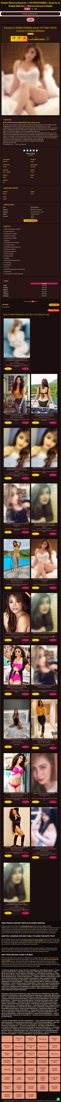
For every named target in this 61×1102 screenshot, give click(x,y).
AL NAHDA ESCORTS (31, 1087)
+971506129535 (37, 39)
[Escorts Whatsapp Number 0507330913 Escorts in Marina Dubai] (17, 772)
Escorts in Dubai (54, 1039)
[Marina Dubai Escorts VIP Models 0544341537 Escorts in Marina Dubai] (17, 665)
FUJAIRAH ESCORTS (54, 1069)
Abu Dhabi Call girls (31, 1046)
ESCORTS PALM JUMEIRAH (19, 1069)
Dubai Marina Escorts (31, 1053)
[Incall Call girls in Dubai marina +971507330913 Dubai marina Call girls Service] (17, 882)
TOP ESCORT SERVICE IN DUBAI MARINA (32, 941)
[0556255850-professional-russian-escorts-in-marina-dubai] (17, 719)
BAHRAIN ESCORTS (7, 1095)
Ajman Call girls (19, 1039)
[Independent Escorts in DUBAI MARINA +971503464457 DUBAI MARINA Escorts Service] (17, 338)
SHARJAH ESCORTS (19, 1061)
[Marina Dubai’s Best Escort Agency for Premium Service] (44, 772)
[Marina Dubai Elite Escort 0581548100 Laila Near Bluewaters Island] (44, 719)
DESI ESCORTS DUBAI (54, 1078)
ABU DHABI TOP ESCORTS (7, 1061)
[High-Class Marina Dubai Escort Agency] (44, 612)
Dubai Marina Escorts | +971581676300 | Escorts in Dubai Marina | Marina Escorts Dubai (30, 4)
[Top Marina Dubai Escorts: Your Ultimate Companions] (17, 503)
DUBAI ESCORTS (19, 1078)
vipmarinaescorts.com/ (37, 212)
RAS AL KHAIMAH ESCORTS (42, 1087)
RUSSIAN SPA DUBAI (7, 1087)
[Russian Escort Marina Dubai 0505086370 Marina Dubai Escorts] (17, 558)
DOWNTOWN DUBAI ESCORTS (42, 1069)
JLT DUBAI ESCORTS (31, 1061)
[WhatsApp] (25, 368)
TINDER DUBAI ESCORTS (31, 1078)
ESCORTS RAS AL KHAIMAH (42, 1061)
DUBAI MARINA (22, 122)
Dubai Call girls (19, 1046)
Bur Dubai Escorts (31, 1039)
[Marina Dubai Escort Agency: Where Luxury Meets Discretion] (44, 665)
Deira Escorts (42, 1039)
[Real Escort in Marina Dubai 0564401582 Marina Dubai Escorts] (17, 826)
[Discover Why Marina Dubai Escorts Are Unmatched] (44, 558)
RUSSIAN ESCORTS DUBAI (19, 1087)
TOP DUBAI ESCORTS (31, 1095)
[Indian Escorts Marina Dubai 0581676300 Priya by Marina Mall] (17, 393)
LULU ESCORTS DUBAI (55, 1061)
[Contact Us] (35, 9)
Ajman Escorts (43, 1054)
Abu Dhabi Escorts (55, 1046)
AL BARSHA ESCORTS (31, 1069)
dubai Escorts (42, 1046)
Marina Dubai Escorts (33, 122)
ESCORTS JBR (7, 1069)
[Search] (32, 9)
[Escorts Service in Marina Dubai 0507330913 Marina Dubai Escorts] (44, 393)
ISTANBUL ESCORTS (19, 1095)
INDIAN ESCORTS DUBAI (42, 1078)
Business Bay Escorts (19, 1053)
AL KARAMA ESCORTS (7, 1078)
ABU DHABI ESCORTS (55, 1087)
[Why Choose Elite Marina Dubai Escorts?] (44, 447)
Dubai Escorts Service (7, 1046)
